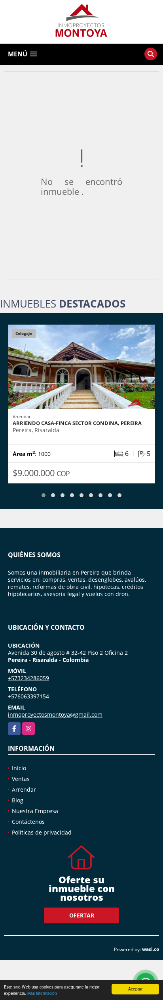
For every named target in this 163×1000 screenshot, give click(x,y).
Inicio (19, 768)
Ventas (21, 779)
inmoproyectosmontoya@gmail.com (55, 714)
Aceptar (135, 989)
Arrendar (24, 789)
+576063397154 (28, 696)
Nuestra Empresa (35, 811)
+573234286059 (28, 678)
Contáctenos (28, 821)
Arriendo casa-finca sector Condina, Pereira (77, 423)
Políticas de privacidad (42, 832)
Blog (17, 800)
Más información (42, 993)
